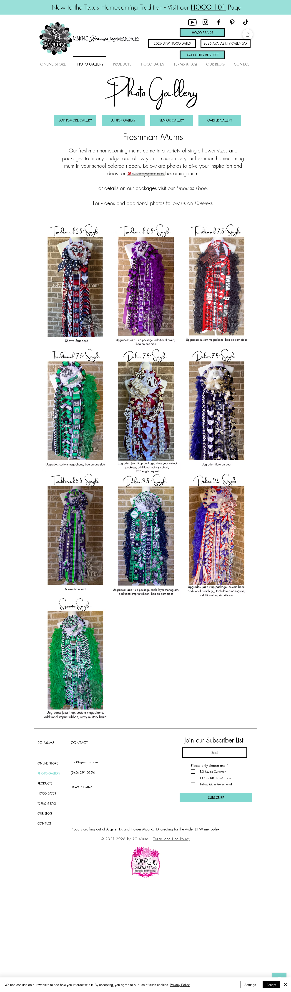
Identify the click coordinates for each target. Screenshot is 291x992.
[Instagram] (205, 22)
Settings (250, 984)
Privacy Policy (180, 984)
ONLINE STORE (48, 763)
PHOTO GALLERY (49, 773)
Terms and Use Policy (171, 839)
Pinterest (203, 203)
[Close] (285, 984)
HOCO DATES (47, 793)
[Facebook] (219, 22)
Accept (271, 984)
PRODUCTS (45, 783)
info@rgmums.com (84, 762)
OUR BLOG (45, 813)
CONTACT (44, 823)
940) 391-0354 (83, 772)
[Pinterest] (232, 22)
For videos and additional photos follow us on (143, 203)
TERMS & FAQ (47, 803)
